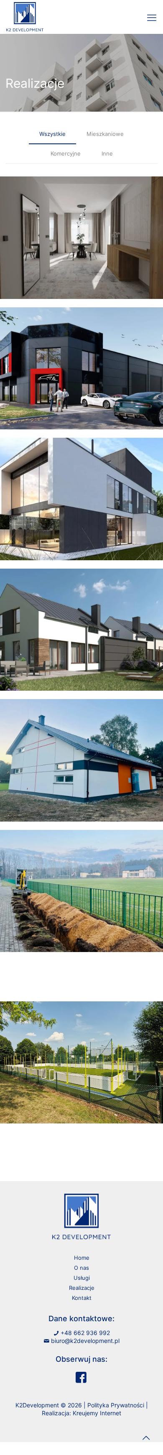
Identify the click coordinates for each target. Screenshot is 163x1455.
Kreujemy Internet (97, 1413)
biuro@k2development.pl (85, 1340)
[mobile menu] (152, 17)
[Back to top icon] (146, 1438)
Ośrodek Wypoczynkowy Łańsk (81, 237)
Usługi (82, 1277)
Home (81, 1257)
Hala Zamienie (81, 368)
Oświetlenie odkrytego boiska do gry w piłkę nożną (81, 890)
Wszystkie (52, 133)
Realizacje (81, 1287)
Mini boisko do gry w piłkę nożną (81, 1062)
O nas (81, 1267)
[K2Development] (24, 12)
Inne (107, 153)
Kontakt (82, 1297)
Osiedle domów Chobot (82, 629)
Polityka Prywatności (115, 1405)
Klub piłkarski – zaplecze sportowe (81, 760)
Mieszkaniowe (105, 133)
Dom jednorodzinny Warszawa (82, 499)
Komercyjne (66, 153)
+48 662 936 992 (85, 1332)
